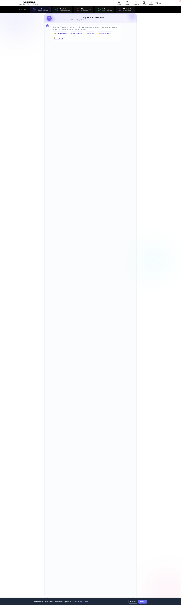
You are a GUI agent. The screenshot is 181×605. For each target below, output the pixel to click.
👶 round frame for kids (105, 33)
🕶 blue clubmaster (77, 33)
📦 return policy (58, 38)
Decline (133, 602)
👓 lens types (90, 33)
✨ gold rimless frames (60, 33)
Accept (142, 602)
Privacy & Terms (83, 601)
